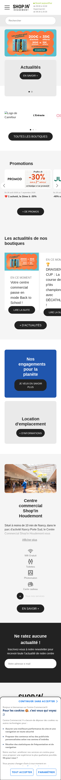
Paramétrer (46, 772)
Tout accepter (22, 772)
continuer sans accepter (37, 701)
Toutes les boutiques (30, 136)
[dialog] (30, 738)
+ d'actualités (31, 325)
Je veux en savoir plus (30, 385)
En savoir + (30, 75)
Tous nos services (34, 596)
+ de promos (30, 211)
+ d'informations (30, 433)
